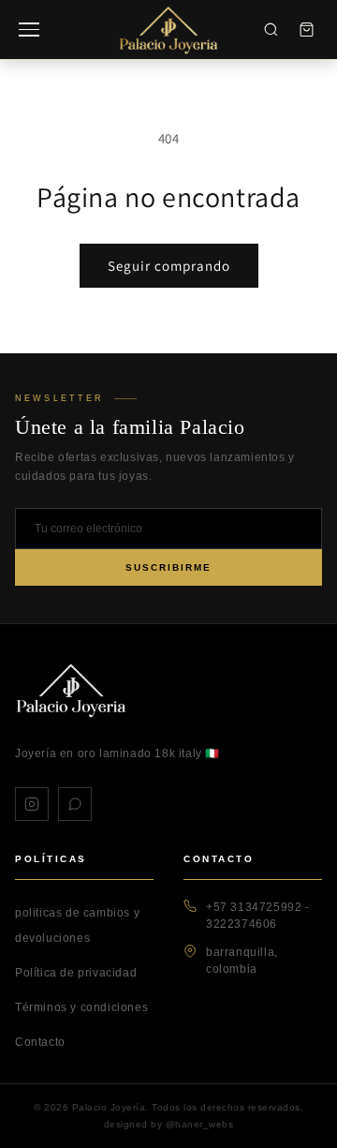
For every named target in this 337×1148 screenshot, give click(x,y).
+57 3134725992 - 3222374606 (258, 916)
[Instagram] (32, 804)
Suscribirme (168, 567)
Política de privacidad (76, 972)
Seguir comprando (169, 266)
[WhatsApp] (75, 804)
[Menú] (29, 29)
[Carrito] (306, 30)
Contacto (40, 1042)
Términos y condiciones (81, 1007)
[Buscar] (270, 30)
